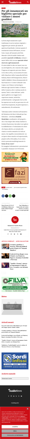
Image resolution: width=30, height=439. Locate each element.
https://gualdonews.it (15, 227)
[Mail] (15, 234)
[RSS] (16, 396)
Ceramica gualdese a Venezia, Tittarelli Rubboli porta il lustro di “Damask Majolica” (18, 247)
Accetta (15, 427)
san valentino (5, 189)
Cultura (7, 5)
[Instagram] (12, 234)
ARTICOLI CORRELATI (8, 241)
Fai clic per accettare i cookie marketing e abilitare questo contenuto (12, 307)
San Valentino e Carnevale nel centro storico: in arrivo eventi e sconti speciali (21, 208)
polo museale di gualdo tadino (20, 187)
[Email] (13, 195)
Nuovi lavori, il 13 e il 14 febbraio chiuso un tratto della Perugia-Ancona (8, 208)
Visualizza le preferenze (15, 435)
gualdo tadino (9, 187)
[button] (27, 409)
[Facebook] (3, 195)
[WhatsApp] (10, 195)
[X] (6, 195)
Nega (15, 431)
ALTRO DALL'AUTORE (22, 241)
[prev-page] (2, 273)
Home (3, 5)
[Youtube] (21, 234)
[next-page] (5, 273)
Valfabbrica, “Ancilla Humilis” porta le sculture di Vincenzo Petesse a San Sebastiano (14, 345)
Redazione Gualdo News (8, 21)
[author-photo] (15, 223)
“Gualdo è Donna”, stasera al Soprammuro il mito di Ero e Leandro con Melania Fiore (19, 266)
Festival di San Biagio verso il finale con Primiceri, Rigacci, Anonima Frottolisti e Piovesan (19, 256)
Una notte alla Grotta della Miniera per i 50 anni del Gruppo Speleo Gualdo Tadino (14, 326)
